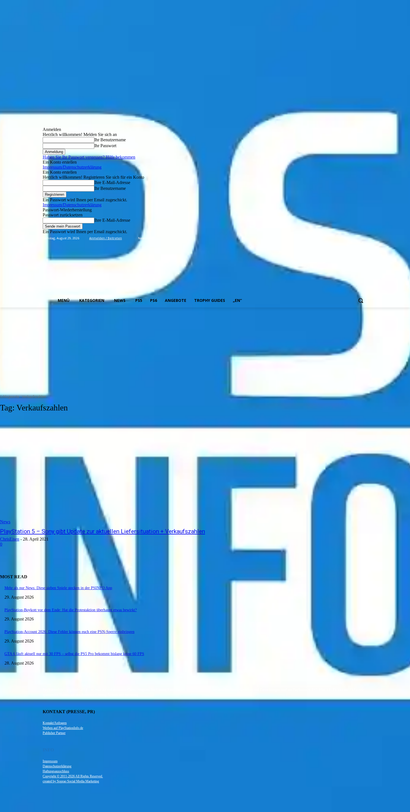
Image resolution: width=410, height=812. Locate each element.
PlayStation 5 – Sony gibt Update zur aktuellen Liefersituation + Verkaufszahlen (102, 531)
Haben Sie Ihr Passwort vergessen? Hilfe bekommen (89, 157)
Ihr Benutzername (110, 139)
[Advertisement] (205, 349)
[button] (360, 300)
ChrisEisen (9, 539)
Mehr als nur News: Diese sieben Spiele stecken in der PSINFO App (58, 588)
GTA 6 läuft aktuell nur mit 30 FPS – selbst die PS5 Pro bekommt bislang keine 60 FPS (74, 654)
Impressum (50, 761)
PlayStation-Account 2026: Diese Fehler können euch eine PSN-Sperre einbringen (69, 632)
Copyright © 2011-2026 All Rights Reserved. (73, 776)
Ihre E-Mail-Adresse (112, 182)
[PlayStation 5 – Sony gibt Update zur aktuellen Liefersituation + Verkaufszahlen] (106, 471)
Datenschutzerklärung (57, 766)
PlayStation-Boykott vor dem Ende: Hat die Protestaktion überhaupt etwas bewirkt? (70, 610)
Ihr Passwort (105, 145)
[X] (356, 238)
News (5, 521)
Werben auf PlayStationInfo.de (63, 728)
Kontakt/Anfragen (55, 723)
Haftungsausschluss (56, 771)
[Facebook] (333, 238)
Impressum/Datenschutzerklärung (72, 167)
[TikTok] (349, 238)
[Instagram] (341, 238)
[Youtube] (364, 238)
